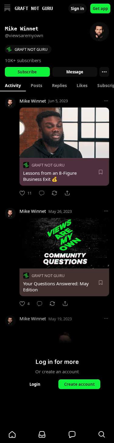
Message (74, 72)
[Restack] (54, 193)
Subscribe (27, 72)
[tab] (13, 85)
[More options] (106, 101)
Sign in (77, 8)
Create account (79, 384)
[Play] (26, 151)
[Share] (67, 193)
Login (34, 384)
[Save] (100, 172)
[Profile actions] (104, 72)
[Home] (7, 8)
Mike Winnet (32, 101)
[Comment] (41, 193)
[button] (12, 434)
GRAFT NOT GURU (48, 165)
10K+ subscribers (23, 60)
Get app (100, 8)
